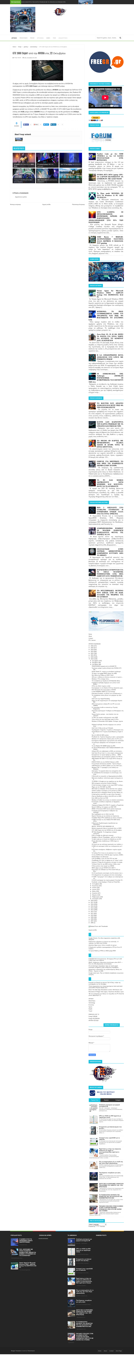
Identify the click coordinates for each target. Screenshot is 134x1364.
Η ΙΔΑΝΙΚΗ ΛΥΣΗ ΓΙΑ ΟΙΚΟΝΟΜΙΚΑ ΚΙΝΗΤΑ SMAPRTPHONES (25, 1240)
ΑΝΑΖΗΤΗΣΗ (62, 38)
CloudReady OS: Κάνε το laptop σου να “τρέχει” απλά (107, 860)
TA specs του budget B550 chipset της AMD (104, 673)
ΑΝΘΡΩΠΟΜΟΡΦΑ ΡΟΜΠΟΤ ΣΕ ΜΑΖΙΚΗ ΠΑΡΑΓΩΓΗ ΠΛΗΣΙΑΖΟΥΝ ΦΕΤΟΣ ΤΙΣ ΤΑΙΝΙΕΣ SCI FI (110, 531)
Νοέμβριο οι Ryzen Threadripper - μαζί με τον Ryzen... (107, 837)
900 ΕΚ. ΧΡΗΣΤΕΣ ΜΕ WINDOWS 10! (103, 826)
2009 (92, 917)
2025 (92, 648)
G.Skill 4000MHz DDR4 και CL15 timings (103, 691)
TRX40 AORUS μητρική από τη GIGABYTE (104, 666)
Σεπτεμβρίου (96, 884)
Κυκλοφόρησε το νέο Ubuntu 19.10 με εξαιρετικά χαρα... (108, 688)
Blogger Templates (16, 1351)
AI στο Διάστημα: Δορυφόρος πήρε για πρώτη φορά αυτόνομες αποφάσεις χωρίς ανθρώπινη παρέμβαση (103, 966)
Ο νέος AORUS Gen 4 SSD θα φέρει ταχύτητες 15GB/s (107, 855)
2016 (92, 904)
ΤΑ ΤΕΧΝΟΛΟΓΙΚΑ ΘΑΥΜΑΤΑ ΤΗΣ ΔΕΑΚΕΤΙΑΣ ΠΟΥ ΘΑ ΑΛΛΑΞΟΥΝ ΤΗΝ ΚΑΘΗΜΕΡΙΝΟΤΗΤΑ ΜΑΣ (84, 1324)
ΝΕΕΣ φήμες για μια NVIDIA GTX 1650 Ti (103, 868)
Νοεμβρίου (95, 662)
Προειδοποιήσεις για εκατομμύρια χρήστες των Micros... (108, 756)
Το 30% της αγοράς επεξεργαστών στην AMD (105, 717)
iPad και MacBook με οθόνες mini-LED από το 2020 (106, 796)
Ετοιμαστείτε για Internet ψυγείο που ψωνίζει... (83, 1259)
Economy (91, 1005)
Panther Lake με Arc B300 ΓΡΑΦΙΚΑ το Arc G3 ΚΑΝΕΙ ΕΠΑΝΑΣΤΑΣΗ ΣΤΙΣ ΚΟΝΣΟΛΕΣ (110, 157)
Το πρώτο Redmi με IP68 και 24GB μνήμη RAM (102, 951)
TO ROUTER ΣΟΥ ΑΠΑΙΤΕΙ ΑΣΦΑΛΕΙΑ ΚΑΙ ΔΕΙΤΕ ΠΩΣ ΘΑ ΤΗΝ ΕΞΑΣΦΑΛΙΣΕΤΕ (110, 405)
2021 (92, 655)
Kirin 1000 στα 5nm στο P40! (100, 798)
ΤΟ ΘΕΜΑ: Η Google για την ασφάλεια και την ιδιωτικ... (108, 781)
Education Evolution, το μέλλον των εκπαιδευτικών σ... (107, 693)
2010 (92, 915)
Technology (92, 1003)
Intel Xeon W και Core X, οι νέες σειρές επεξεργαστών (107, 753)
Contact (91, 638)
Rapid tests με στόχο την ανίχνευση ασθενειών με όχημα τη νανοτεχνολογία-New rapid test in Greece (84, 1281)
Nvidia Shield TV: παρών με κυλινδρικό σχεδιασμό (106, 671)
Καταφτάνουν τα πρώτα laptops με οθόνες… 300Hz (106, 755)
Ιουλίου (94, 887)
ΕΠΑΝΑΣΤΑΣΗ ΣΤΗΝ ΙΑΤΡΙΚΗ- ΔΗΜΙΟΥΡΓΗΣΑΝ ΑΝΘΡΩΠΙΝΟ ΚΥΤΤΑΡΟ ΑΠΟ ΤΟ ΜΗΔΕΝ (110, 552)
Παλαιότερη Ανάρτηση (78, 204)
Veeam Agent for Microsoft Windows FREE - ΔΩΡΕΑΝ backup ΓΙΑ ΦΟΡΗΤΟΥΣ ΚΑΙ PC (110, 294)
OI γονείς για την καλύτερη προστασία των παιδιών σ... (108, 844)
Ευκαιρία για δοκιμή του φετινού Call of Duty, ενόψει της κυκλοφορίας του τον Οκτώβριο (104, 983)
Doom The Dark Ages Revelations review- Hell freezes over (105, 989)
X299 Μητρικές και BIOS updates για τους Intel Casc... (107, 765)
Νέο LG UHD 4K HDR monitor (100, 735)
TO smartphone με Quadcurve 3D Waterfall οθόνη (106, 681)
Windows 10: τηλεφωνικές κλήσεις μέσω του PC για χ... (107, 739)
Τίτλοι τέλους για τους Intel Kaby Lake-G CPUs (105, 719)
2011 (92, 913)
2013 (92, 909)
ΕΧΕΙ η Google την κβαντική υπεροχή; (103, 835)
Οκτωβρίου (95, 664)
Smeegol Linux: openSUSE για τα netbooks (84, 1269)
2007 (92, 921)
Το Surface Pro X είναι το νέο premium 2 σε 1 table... (107, 853)
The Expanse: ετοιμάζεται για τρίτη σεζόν (84, 1301)
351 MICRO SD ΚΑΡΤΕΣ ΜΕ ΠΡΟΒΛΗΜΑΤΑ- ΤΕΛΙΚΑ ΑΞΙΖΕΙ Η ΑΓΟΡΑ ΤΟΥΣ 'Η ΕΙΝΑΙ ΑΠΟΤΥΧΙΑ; (110, 444)
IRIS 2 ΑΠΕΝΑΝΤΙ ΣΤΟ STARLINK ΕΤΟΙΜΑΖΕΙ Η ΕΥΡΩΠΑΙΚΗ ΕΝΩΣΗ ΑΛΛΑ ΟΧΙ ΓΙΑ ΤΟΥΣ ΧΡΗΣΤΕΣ (110, 511)
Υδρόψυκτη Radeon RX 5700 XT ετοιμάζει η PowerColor (108, 805)
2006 (92, 922)
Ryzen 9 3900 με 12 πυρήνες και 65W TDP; (104, 807)
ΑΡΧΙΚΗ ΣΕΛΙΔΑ (93, 1020)
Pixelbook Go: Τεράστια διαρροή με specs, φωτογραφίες (108, 737)
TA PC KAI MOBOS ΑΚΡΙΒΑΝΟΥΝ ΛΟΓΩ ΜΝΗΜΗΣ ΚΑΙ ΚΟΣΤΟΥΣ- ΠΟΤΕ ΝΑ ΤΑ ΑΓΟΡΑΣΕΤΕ (110, 483)
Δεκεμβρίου (95, 660)
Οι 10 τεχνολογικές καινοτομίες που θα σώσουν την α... (108, 873)
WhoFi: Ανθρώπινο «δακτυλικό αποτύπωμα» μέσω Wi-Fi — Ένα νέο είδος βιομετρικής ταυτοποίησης (106, 963)
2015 (92, 906)
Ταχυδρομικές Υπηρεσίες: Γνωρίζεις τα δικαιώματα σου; (108, 730)
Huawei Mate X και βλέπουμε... (101, 856)
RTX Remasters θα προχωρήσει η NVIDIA (104, 690)
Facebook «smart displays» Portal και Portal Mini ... (106, 882)
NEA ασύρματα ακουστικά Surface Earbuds (104, 783)
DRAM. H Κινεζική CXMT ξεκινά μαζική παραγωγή (106, 809)
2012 (92, 911)
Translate (102, 1226)
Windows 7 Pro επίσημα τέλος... (101, 679)
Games (48, 38)
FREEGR (32, 38)
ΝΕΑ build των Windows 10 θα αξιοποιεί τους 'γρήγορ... (107, 788)
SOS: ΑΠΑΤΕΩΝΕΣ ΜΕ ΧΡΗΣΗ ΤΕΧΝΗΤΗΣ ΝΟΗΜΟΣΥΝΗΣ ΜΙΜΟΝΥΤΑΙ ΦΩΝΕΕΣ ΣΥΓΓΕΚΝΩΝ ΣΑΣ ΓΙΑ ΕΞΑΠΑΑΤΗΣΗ (27, 1252)
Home (90, 634)
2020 (92, 657)
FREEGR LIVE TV (94, 1014)
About (90, 636)
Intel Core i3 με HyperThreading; (101, 698)
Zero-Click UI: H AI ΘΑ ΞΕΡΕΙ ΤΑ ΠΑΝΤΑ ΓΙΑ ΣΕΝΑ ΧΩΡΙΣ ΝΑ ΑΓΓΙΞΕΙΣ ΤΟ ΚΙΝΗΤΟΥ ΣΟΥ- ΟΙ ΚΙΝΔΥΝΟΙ (110, 337)
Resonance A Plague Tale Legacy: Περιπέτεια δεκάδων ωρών (106, 991)
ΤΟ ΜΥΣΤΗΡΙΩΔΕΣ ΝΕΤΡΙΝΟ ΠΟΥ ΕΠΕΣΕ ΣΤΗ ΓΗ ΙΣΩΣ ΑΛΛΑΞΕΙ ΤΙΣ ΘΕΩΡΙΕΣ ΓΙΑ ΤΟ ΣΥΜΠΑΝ (110, 594)
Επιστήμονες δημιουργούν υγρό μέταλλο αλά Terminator (108, 740)
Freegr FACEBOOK (94, 1018)
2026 (92, 646)
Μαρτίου (94, 895)
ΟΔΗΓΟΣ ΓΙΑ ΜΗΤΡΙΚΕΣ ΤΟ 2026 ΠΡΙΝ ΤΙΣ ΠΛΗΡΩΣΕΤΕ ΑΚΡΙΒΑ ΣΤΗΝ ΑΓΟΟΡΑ (110, 463)
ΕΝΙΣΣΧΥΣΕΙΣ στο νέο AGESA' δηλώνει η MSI (105, 762)
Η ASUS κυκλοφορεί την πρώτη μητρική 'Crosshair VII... (108, 880)
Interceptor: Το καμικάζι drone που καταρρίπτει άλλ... (107, 771)
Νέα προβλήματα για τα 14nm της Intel (103, 814)
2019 (92, 659)
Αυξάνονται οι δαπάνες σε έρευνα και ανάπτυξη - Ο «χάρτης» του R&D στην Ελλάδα (103, 942)
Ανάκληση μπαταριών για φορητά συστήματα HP (84, 1239)
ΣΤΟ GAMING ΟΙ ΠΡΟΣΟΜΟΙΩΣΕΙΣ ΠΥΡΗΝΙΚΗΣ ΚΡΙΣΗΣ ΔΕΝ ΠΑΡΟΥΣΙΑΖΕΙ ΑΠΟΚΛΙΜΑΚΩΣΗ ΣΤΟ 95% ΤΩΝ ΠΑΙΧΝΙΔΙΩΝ (106, 217)
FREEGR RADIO (23, 38)
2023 (92, 651)
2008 (92, 919)
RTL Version (92, 640)
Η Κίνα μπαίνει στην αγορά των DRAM (103, 866)
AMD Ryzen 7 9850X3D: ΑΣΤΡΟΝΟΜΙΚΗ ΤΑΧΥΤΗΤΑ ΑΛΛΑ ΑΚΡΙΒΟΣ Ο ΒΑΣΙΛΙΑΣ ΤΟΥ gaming (110, 240)
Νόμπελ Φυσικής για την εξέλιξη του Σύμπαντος (105, 816)
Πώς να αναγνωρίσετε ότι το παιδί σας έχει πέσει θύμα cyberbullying (84, 1291)
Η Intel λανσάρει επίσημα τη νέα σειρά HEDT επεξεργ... (108, 785)
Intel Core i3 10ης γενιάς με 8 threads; (102, 728)
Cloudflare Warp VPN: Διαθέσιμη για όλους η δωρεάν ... (108, 817)
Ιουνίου (94, 889)
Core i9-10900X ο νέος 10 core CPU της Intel (104, 858)
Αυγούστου (95, 885)
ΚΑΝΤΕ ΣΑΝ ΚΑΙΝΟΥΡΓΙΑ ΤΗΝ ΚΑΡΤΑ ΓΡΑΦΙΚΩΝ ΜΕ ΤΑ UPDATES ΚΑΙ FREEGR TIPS (41, 2)
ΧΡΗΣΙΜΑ (40, 38)
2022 (92, 653)
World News (92, 1001)
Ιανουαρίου (95, 898)
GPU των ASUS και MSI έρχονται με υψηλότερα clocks (83, 1250)
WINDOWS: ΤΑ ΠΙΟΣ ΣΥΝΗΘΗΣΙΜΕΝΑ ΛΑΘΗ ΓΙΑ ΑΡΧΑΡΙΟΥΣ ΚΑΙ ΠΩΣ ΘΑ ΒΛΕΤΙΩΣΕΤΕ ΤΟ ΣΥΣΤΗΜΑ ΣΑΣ (106, 315)
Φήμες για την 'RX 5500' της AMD (101, 787)
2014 (92, 908)
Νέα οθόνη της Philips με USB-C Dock (102, 675)
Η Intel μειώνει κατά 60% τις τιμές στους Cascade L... (107, 794)
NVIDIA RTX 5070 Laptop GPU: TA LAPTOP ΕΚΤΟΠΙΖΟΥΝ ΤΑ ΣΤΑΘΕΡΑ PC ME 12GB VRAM (110, 177)
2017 (92, 902)
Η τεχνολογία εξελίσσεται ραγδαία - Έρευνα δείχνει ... (107, 763)
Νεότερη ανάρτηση (15, 204)
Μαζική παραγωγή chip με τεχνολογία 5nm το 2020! (106, 828)
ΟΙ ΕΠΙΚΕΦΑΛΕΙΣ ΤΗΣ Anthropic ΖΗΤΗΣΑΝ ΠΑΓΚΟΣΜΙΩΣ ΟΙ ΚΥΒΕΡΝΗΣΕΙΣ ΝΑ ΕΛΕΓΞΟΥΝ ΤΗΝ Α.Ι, (106, 378)
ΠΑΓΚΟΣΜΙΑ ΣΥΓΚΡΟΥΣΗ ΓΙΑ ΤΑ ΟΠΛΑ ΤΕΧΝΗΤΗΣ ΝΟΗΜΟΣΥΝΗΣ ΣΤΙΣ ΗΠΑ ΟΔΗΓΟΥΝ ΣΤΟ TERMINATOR (110, 573)
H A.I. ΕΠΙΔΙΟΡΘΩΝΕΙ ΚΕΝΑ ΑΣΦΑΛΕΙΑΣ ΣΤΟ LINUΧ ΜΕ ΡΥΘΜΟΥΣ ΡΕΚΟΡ (110, 357)
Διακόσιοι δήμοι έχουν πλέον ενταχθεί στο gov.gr (102, 945)
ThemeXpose (31, 1351)
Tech (54, 38)
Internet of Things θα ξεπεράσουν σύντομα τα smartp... (107, 862)
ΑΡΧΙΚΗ (14, 38)
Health (90, 1009)
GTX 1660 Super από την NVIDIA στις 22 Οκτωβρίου (107, 830)
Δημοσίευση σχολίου (21, 197)
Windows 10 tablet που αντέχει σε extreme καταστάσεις (108, 800)
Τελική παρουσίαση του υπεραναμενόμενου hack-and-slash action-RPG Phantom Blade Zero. (105, 986)
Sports (90, 1007)
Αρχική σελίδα (46, 204)
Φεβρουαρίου (96, 897)
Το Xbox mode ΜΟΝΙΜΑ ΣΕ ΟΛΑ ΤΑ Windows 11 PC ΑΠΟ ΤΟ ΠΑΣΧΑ (110, 195)
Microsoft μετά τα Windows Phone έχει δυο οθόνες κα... (108, 792)
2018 (92, 900)
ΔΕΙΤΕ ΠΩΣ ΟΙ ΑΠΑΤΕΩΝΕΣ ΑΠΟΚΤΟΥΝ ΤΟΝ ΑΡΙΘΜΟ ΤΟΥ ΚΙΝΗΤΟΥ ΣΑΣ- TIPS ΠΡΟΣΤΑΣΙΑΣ (84, 1312)
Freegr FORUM (93, 1016)
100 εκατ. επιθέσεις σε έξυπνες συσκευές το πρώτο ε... (107, 677)
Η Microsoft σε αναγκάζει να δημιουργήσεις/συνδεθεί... (107, 776)
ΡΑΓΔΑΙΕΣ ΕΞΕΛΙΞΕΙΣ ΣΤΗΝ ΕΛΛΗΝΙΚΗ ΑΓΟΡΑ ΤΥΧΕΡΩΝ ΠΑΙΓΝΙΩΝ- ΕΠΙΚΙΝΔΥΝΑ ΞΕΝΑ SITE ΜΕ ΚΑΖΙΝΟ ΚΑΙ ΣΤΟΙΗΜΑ (84, 1336)
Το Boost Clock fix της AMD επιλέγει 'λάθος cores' (106, 864)
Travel (90, 1011)
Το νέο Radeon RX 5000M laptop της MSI (103, 746)
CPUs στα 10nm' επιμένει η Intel (101, 686)
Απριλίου (95, 893)
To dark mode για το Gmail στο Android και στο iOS (106, 839)
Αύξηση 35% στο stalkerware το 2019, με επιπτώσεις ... (107, 751)
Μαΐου (94, 891)
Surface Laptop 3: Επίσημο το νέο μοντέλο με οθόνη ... (107, 790)
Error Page (119, 1351)
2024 (92, 649)
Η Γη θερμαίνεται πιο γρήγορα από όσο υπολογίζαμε (107, 875)
